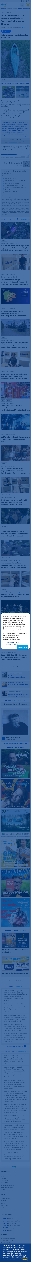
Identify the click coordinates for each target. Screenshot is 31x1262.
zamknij (24, 1259)
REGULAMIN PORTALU (12, 642)
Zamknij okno (22, 647)
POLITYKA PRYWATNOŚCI (13, 644)
